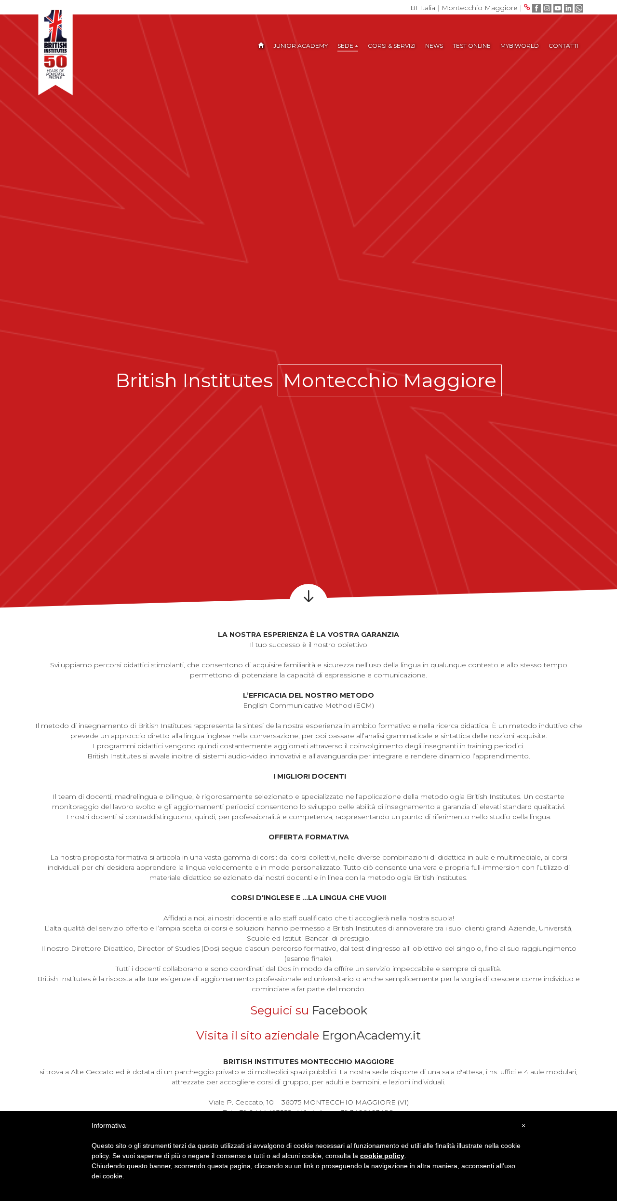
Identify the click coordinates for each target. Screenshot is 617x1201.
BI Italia (422, 7)
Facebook (339, 1010)
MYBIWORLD (519, 45)
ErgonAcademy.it (371, 1035)
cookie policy (382, 1156)
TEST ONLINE (472, 45)
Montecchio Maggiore (480, 7)
